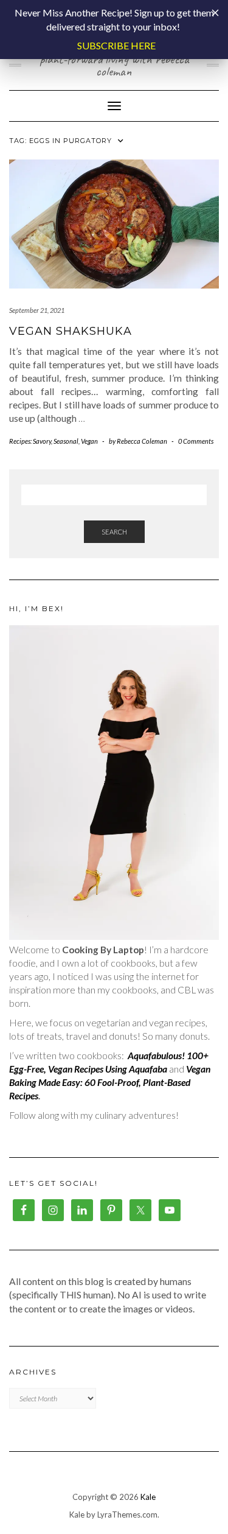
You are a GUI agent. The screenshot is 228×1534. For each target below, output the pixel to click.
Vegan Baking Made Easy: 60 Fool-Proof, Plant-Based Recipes (109, 1082)
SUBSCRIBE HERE (116, 45)
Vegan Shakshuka (70, 331)
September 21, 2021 (36, 310)
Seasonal (66, 441)
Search (114, 532)
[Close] (215, 12)
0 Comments (195, 441)
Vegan (89, 441)
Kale (148, 1497)
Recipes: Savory (30, 441)
